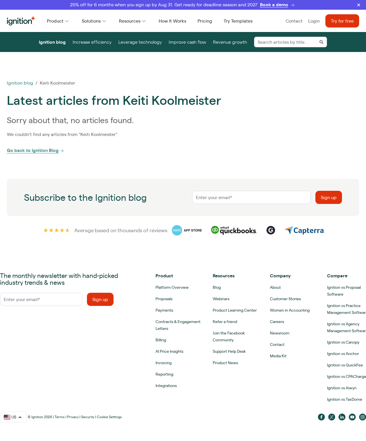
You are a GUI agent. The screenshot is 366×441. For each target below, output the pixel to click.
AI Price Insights (169, 351)
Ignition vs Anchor (343, 353)
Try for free (342, 20)
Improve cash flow (187, 42)
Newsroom (279, 333)
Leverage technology (140, 42)
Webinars (221, 298)
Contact (294, 20)
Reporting (164, 374)
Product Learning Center (235, 310)
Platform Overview (172, 287)
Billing (161, 340)
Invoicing (164, 362)
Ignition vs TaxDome (344, 399)
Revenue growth (230, 42)
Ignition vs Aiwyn (342, 388)
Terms (60, 417)
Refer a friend (225, 321)
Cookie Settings (109, 417)
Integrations (166, 385)
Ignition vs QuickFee (345, 365)
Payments (164, 310)
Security (87, 417)
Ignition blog (52, 42)
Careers (277, 321)
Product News (225, 362)
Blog (217, 287)
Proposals (164, 298)
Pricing (205, 20)
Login (314, 20)
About (275, 287)
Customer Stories (285, 298)
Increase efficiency (92, 42)
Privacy (73, 417)
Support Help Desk (229, 351)
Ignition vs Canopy (343, 342)
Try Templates (238, 20)
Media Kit (278, 356)
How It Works (172, 20)
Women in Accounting (290, 310)
